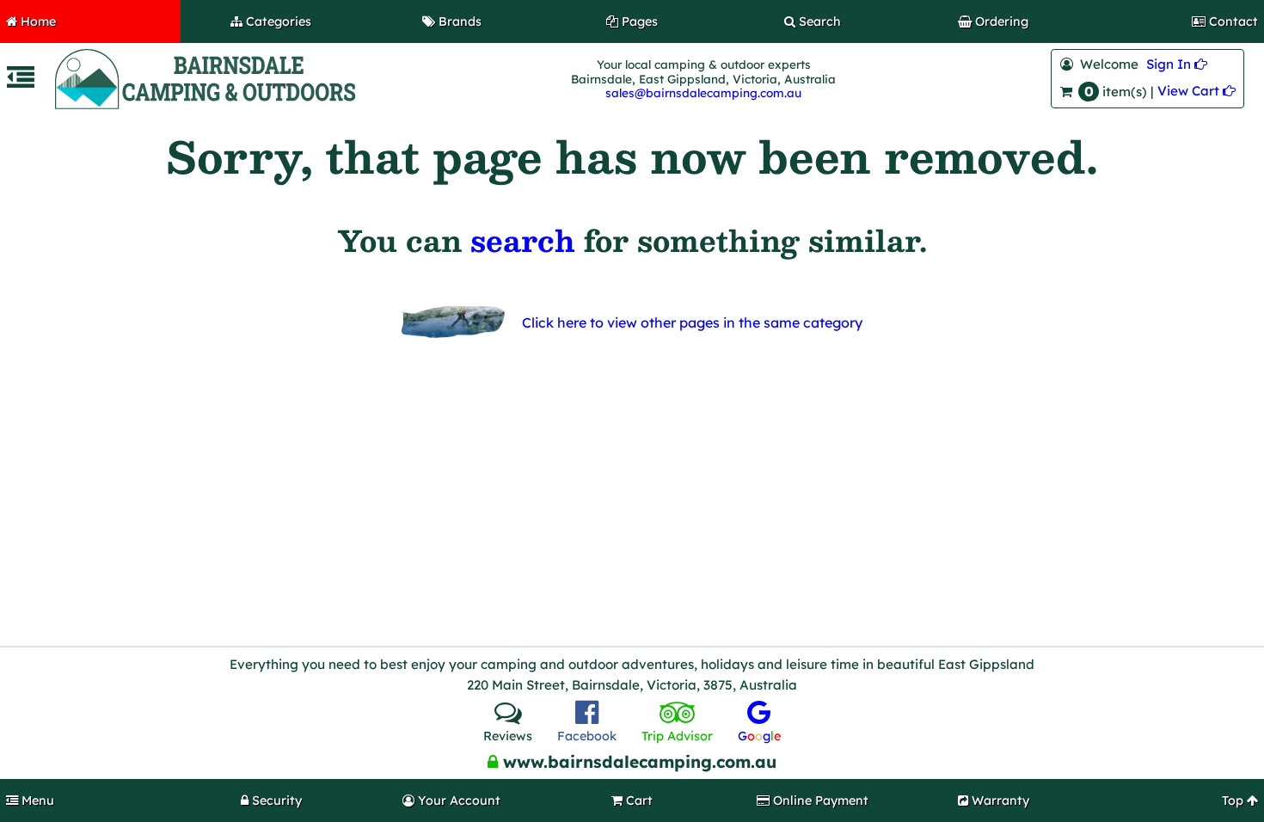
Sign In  (1176, 64)
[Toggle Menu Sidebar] (20, 82)
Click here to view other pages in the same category (692, 322)
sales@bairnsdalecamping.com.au (703, 92)
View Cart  (1196, 90)
